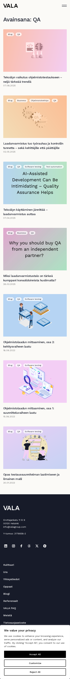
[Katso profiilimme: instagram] (13, 545)
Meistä (7, 615)
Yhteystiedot (11, 579)
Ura (5, 572)
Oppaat (8, 586)
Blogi (6, 593)
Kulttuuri (8, 564)
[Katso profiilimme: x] (37, 545)
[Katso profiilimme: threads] (29, 545)
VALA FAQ (9, 608)
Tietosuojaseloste (14, 622)
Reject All (35, 672)
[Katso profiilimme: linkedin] (5, 545)
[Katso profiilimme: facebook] (21, 545)
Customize (35, 663)
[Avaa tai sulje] (64, 6)
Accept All (35, 654)
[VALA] (10, 6)
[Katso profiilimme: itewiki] (44, 545)
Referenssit (10, 601)
